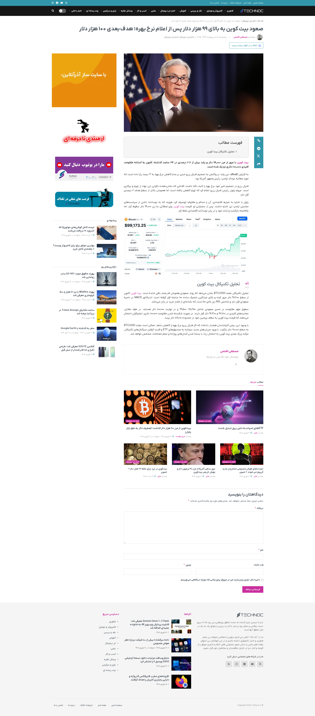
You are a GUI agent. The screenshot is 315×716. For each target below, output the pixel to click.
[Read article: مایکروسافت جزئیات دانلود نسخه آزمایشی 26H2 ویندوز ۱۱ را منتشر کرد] (181, 663)
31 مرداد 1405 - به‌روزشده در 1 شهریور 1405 (77, 235)
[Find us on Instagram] (236, 664)
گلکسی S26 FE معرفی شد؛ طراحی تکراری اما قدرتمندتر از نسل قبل (76, 348)
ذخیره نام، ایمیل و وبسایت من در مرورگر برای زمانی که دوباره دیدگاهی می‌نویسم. (220, 579)
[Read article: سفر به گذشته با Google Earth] (106, 334)
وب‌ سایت (258, 564)
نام (260, 550)
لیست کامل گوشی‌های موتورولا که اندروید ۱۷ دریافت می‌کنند (76, 229)
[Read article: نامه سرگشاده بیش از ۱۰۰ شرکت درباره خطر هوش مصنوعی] (181, 645)
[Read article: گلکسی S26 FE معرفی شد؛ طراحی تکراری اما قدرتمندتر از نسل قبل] (106, 352)
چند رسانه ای (92, 11)
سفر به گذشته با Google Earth (77, 328)
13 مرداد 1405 (87, 253)
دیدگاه (259, 508)
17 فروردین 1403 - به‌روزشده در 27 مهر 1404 (77, 333)
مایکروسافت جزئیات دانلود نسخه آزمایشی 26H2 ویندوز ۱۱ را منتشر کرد (147, 659)
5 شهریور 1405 (87, 318)
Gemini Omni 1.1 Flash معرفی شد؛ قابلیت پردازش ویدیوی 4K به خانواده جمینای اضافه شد (149, 624)
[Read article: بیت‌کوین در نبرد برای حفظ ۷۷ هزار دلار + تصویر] (145, 454)
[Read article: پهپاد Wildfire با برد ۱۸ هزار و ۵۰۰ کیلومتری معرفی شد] (106, 297)
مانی (255, 433)
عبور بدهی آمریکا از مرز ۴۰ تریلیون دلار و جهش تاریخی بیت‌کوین (196, 470)
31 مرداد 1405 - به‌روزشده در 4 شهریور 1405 (77, 300)
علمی (153, 11)
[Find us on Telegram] (244, 664)
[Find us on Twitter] (260, 664)
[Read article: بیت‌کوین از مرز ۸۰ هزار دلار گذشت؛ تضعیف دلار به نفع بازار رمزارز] (157, 407)
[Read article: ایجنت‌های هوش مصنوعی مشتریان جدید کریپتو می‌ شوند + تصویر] (241, 454)
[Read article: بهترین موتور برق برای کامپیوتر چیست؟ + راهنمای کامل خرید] (106, 251)
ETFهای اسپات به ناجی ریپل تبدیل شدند (240, 428)
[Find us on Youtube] (252, 664)
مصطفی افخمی (240, 37)
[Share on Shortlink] (258, 141)
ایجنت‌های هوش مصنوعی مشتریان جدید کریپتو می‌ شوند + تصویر (242, 470)
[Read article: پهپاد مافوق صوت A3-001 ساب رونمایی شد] (106, 279)
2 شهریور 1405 (245, 476)
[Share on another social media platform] (258, 164)
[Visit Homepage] (251, 11)
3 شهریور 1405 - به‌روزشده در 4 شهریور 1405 (156, 436)
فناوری (230, 11)
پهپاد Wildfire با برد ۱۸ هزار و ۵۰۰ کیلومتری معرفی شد (77, 293)
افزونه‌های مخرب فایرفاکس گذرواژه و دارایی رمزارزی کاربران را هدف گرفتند (149, 678)
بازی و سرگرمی (109, 11)
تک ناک (260, 21)
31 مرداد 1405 (148, 476)
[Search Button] (53, 11)
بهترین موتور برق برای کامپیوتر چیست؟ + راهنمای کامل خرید (73, 247)
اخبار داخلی (76, 11)
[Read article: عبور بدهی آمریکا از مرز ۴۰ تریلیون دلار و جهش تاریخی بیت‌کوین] (193, 454)
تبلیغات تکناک (235, 3)
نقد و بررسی (196, 11)
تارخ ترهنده (180, 436)
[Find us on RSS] (229, 664)
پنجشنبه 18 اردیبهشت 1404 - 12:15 (212, 37)
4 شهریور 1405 (244, 433)
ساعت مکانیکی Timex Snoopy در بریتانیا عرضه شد (76, 311)
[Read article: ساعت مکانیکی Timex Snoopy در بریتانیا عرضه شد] (106, 315)
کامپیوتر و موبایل (214, 11)
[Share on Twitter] (258, 156)
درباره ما (224, 3)
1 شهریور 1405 (197, 476)
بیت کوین (243, 162)
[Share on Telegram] (258, 148)
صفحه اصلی (258, 3)
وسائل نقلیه (126, 11)
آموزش (183, 11)
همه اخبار (247, 3)
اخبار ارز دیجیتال (167, 11)
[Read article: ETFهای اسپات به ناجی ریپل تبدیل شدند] (229, 407)
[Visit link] (84, 80)
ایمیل (187, 565)
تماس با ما (214, 3)
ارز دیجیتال (110, 643)
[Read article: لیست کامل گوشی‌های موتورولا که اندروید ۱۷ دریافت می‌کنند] (106, 233)
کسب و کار (142, 11)
